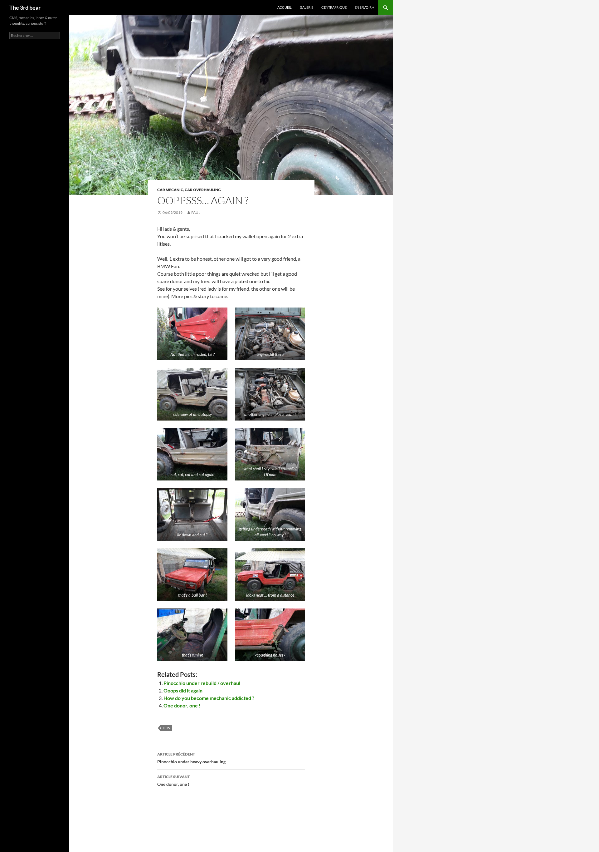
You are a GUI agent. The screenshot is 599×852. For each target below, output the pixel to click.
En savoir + (364, 7)
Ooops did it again (182, 690)
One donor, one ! (182, 705)
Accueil (284, 7)
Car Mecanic (170, 189)
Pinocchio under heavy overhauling (191, 758)
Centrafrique (334, 7)
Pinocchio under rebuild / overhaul (201, 683)
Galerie (306, 7)
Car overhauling (203, 189)
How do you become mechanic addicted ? (208, 698)
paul (195, 212)
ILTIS (166, 728)
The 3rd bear (25, 7)
